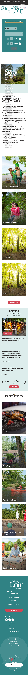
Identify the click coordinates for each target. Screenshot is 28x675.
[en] (25, 8)
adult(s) (16, 38)
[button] (25, 8)
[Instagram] (12, 619)
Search (14, 48)
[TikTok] (9, 619)
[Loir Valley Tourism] (16, 10)
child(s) (16, 43)
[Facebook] (6, 619)
